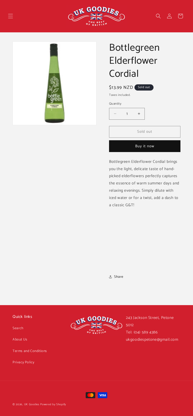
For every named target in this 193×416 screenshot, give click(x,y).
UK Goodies (31, 404)
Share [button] (118, 277)
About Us (20, 339)
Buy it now (144, 146)
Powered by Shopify (53, 404)
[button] (10, 16)
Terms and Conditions (30, 351)
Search (18, 328)
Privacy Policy (23, 362)
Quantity (115, 103)
